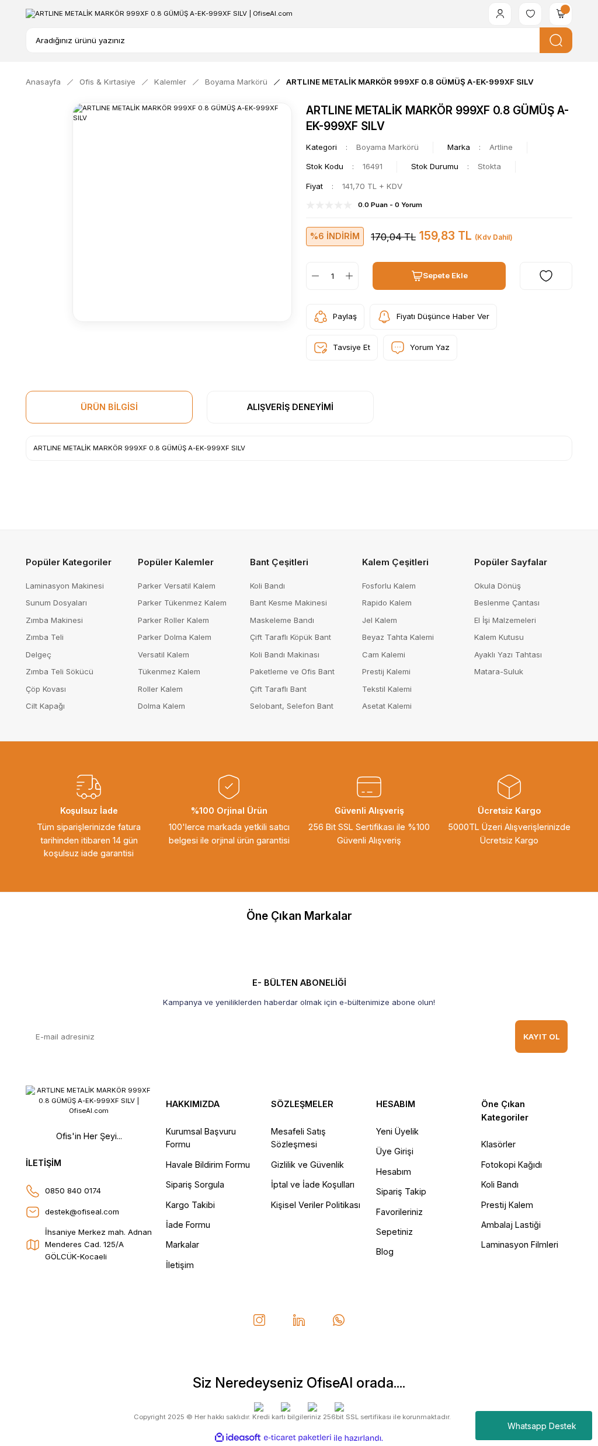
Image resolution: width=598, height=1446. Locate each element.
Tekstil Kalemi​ (387, 689)
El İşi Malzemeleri (505, 620)
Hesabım (393, 1172)
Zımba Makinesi (54, 620)
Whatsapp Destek (541, 1426)
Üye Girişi (394, 1151)
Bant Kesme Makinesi (288, 602)
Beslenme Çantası (507, 602)
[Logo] (159, 14)
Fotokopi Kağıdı (511, 1165)
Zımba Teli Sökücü (59, 671)
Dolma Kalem (161, 705)
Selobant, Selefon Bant (291, 705)
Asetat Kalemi (387, 705)
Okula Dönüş (497, 585)
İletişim (180, 1265)
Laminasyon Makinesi (65, 585)
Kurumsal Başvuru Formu (201, 1137)
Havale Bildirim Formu (208, 1165)
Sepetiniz (394, 1232)
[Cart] (560, 14)
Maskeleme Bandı (282, 620)
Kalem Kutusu (499, 637)
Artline (501, 147)
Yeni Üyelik (397, 1131)
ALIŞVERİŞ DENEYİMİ (290, 407)
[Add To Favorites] (546, 276)
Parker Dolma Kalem (174, 637)
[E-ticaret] (297, 1438)
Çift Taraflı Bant (278, 689)
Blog (385, 1251)
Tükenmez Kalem (169, 671)
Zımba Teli (45, 637)
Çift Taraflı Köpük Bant (290, 637)
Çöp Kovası (46, 689)
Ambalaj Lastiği (511, 1225)
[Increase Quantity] (352, 276)
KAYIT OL (541, 1036)
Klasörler (498, 1144)
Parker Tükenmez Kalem (182, 602)
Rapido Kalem (387, 602)
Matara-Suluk (498, 671)
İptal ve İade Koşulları (312, 1184)
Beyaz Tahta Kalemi (398, 637)
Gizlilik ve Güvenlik (307, 1165)
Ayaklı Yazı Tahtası (508, 654)
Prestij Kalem (507, 1205)
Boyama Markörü (387, 147)
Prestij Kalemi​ (386, 671)
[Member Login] (500, 14)
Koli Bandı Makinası (284, 654)
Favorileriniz (399, 1212)
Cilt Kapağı (45, 705)
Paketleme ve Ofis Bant (292, 671)
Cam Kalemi (383, 654)
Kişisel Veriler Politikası (315, 1205)
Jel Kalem (379, 620)
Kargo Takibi (190, 1205)
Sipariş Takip (401, 1191)
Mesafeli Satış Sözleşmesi (298, 1137)
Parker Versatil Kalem (176, 585)
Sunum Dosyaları (56, 602)
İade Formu (188, 1225)
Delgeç (38, 654)
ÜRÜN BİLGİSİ (109, 407)
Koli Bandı (267, 585)
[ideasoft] (237, 1438)
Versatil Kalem (163, 654)
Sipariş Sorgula (195, 1184)
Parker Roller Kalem (173, 620)
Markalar (182, 1244)
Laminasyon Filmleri (519, 1244)
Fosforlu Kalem (389, 585)
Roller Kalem (160, 689)
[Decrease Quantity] (313, 276)
